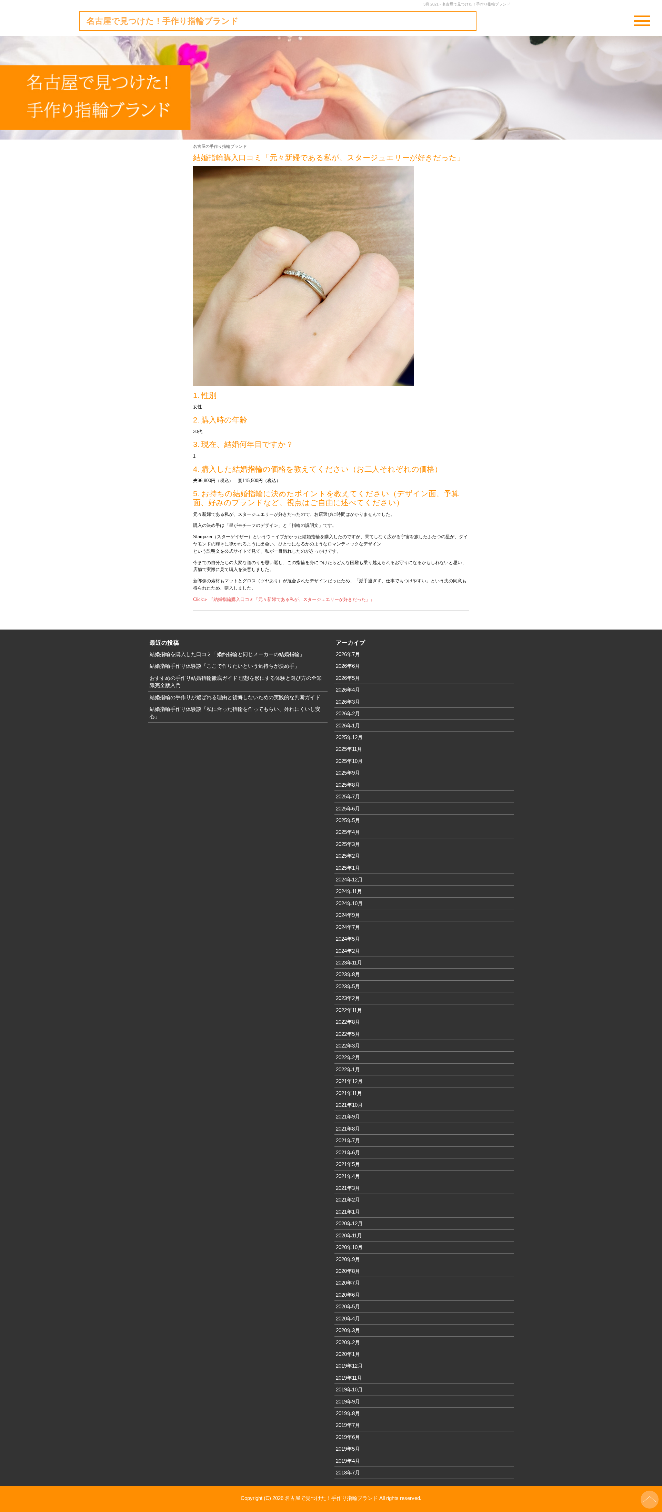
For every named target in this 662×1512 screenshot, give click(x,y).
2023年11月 (349, 963)
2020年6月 (348, 1295)
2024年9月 (348, 915)
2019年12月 (349, 1366)
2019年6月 (348, 1437)
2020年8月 (348, 1271)
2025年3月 (348, 844)
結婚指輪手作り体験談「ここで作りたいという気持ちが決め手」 (225, 666)
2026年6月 (348, 666)
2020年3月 (348, 1330)
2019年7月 (348, 1425)
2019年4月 (348, 1461)
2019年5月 (348, 1449)
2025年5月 (348, 820)
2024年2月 (348, 951)
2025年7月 (348, 796)
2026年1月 (348, 725)
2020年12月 (349, 1223)
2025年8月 (348, 785)
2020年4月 (348, 1318)
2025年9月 (348, 773)
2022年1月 (348, 1069)
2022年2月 (348, 1057)
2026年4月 (348, 690)
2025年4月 (348, 832)
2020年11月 (349, 1235)
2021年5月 (348, 1164)
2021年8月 (348, 1129)
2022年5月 (348, 1034)
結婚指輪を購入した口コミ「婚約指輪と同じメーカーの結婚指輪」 (227, 654)
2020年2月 (348, 1342)
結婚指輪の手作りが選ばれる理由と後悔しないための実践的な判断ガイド (235, 697)
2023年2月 (348, 998)
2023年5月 (348, 986)
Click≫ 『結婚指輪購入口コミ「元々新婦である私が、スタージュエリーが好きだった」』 (284, 599)
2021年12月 (349, 1081)
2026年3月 (348, 702)
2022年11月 (349, 1010)
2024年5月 (348, 939)
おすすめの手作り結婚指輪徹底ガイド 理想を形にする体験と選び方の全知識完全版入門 (236, 681)
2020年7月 (348, 1283)
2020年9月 (348, 1259)
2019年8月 (348, 1413)
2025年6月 (348, 808)
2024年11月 (349, 891)
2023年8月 (348, 974)
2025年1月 (348, 868)
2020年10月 (349, 1247)
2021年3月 (348, 1188)
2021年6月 (348, 1152)
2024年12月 (349, 879)
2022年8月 (348, 1022)
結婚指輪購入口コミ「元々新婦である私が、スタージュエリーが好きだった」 (328, 157)
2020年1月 (348, 1354)
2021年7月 (348, 1140)
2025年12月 (349, 737)
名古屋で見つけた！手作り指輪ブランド (163, 20)
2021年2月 (348, 1200)
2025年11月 (349, 749)
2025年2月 (348, 856)
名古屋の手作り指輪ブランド (220, 146)
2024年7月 (348, 927)
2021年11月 (349, 1093)
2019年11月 (349, 1378)
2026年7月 (348, 654)
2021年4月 (348, 1176)
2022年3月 (348, 1046)
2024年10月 (349, 903)
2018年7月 (348, 1472)
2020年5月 (348, 1306)
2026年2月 (348, 713)
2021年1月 (348, 1212)
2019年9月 (348, 1401)
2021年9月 (348, 1117)
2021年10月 (349, 1105)
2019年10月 (349, 1389)
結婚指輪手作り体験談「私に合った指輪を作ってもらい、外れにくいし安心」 (235, 712)
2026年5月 (348, 678)
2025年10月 (349, 761)
